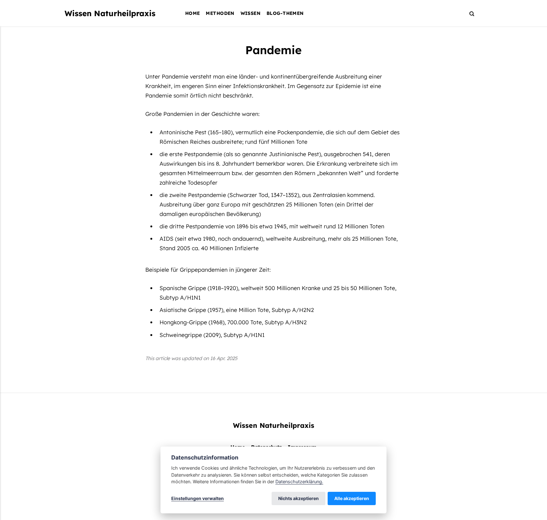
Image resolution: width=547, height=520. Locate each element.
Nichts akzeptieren (298, 498)
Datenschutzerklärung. (299, 481)
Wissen (251, 13)
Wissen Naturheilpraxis (110, 13)
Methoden (220, 13)
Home (192, 13)
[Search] (469, 13)
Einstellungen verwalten (197, 498)
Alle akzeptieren (351, 498)
